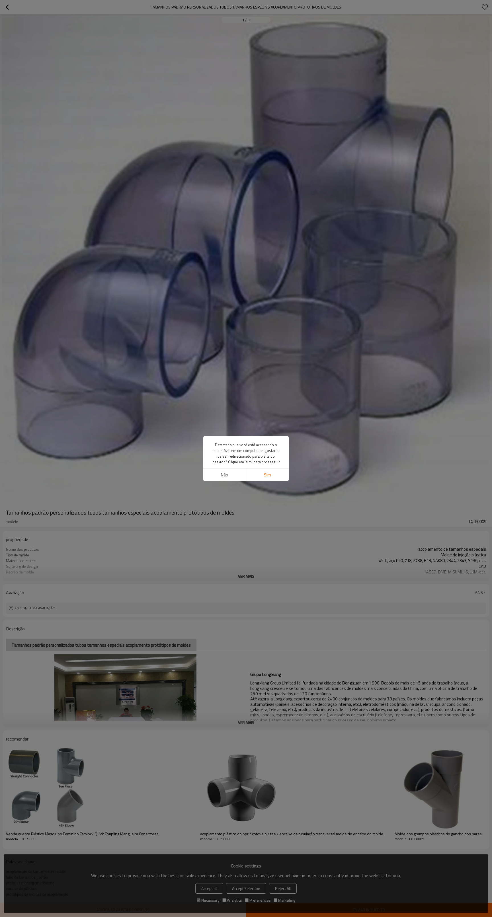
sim (267, 475)
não (224, 475)
